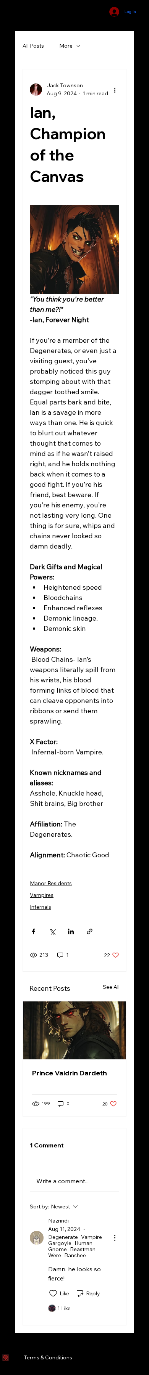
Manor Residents (51, 883)
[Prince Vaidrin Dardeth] (74, 1030)
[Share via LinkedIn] (70, 931)
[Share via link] (89, 931)
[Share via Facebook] (33, 931)
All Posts (33, 45)
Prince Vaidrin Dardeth (69, 1073)
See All (111, 987)
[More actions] (114, 89)
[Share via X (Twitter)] (52, 931)
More (66, 45)
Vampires (41, 895)
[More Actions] (114, 1237)
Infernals (40, 906)
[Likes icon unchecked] (53, 1293)
